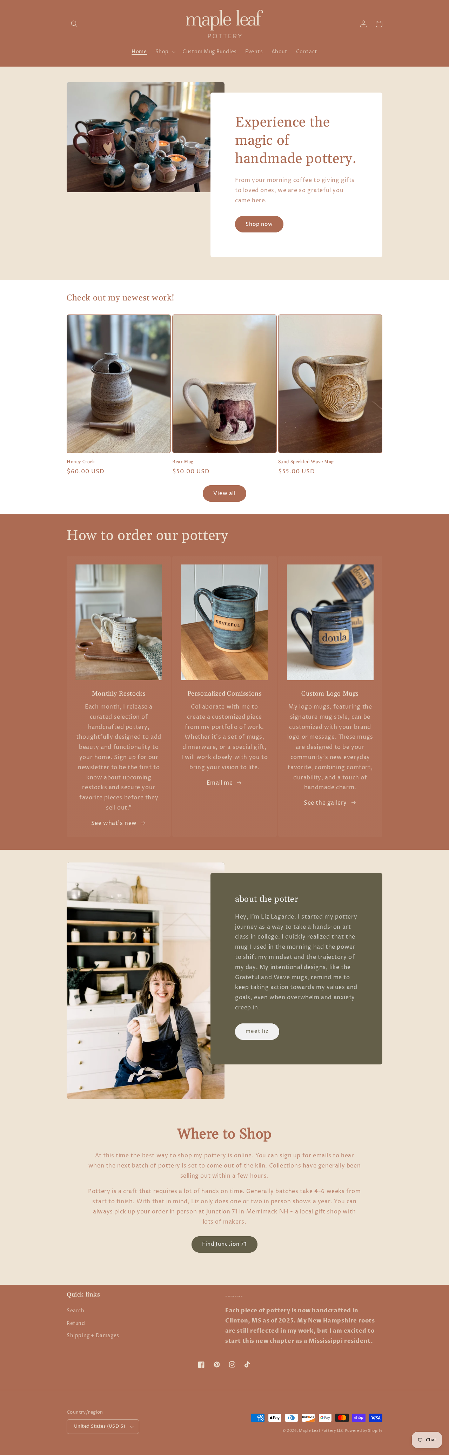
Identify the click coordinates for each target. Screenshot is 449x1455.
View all (224, 493)
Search (76, 1310)
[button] (74, 24)
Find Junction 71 (224, 1244)
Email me (220, 783)
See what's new (114, 823)
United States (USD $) (99, 1426)
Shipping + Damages (93, 1335)
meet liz (257, 1031)
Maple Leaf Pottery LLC (321, 1430)
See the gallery (325, 803)
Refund (76, 1323)
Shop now (259, 224)
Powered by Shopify (363, 1430)
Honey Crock (81, 462)
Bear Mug (183, 462)
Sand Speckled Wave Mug (306, 462)
